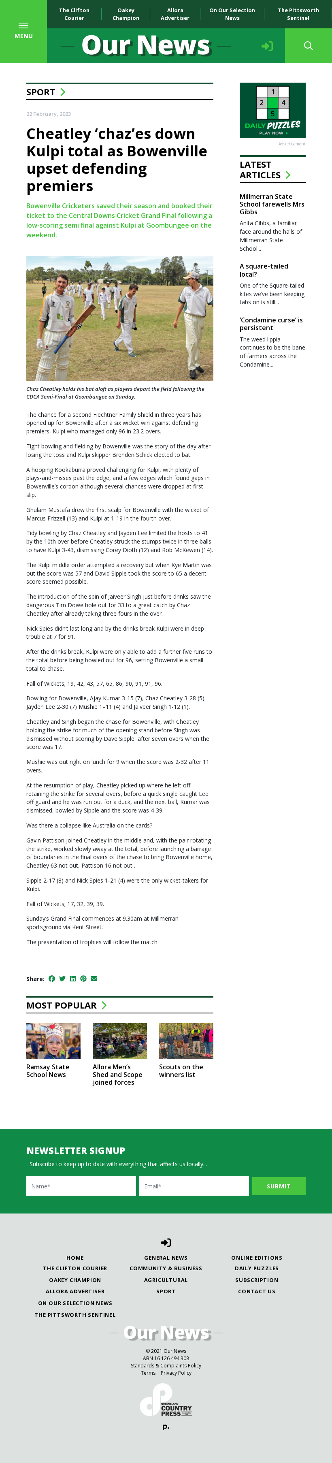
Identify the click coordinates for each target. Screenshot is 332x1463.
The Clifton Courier (74, 13)
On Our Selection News (232, 13)
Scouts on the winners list (181, 1070)
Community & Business (166, 1268)
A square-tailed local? (264, 270)
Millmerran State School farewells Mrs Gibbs (272, 204)
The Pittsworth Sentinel (298, 13)
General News (166, 1257)
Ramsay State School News (48, 1070)
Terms (148, 1372)
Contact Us (257, 1291)
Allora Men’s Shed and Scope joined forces (118, 1074)
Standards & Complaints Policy (166, 1365)
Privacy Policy (176, 1372)
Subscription (257, 1280)
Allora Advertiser (175, 13)
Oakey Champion (126, 13)
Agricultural (166, 1280)
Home (75, 1257)
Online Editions (257, 1257)
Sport (40, 91)
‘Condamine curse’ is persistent (271, 324)
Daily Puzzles (257, 1268)
